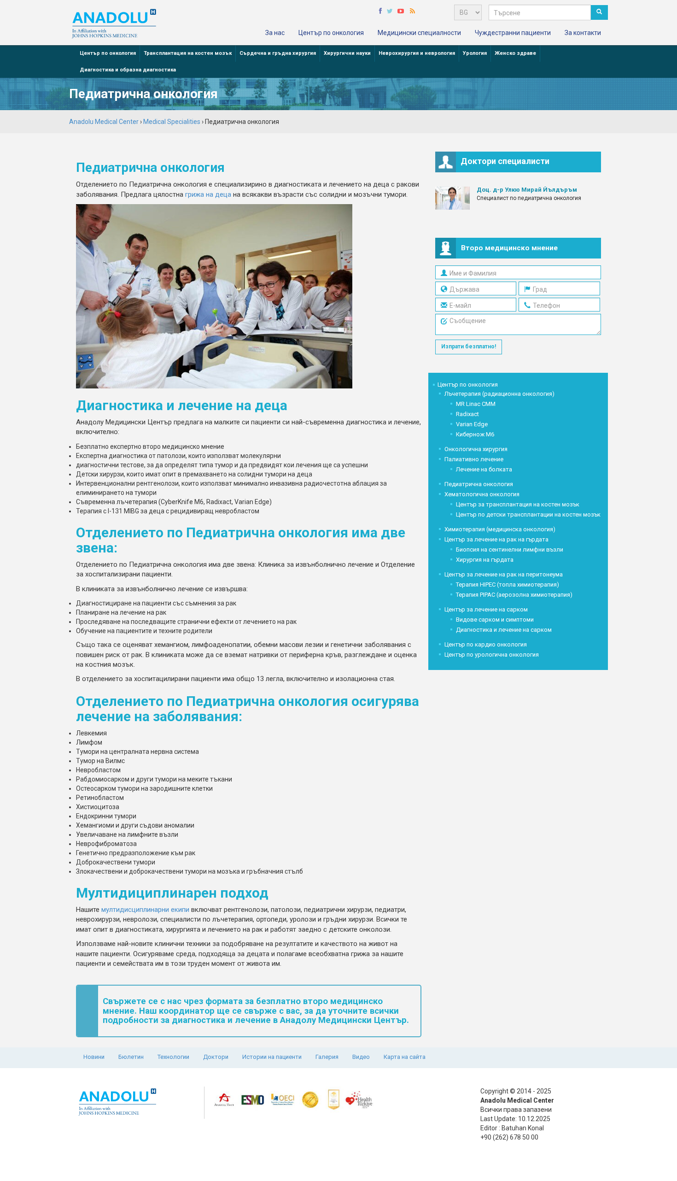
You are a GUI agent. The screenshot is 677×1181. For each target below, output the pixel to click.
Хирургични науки (347, 53)
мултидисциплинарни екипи (145, 909)
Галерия (326, 1056)
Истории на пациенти (272, 1056)
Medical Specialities (171, 121)
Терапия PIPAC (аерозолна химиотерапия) (514, 594)
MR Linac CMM (476, 403)
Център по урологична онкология (491, 654)
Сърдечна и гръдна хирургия (277, 53)
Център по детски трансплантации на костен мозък (528, 514)
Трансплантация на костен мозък (188, 53)
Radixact (467, 414)
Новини (94, 1056)
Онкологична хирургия (476, 449)
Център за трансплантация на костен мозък (517, 504)
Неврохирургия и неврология (417, 53)
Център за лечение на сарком (486, 609)
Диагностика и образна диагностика (128, 70)
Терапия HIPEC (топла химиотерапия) (507, 584)
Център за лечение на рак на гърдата (496, 539)
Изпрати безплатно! (468, 346)
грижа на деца (208, 194)
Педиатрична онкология (478, 484)
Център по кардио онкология (485, 644)
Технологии (173, 1056)
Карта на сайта (405, 1056)
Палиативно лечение (473, 459)
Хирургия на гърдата (485, 559)
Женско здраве (515, 53)
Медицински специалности (419, 32)
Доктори (215, 1056)
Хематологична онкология (481, 494)
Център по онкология (331, 32)
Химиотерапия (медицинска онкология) (499, 529)
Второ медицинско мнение (509, 248)
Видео (361, 1056)
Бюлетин (131, 1056)
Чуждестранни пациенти (513, 32)
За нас (275, 32)
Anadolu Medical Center (104, 121)
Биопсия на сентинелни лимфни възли (509, 549)
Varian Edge (472, 424)
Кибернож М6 (475, 434)
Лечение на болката (484, 469)
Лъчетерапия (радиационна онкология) (499, 393)
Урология (475, 53)
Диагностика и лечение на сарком (504, 629)
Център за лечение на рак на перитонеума (503, 574)
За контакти (583, 32)
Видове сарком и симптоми (495, 619)
